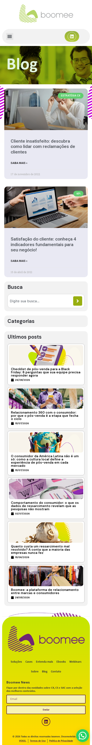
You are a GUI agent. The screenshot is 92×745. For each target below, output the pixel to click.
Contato (56, 671)
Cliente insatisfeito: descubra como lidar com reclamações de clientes (43, 146)
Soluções (16, 661)
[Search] (77, 301)
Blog (44, 671)
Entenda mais (44, 661)
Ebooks (61, 661)
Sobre (35, 671)
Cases (29, 661)
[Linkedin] (72, 36)
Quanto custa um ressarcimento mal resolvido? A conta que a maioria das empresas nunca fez (40, 549)
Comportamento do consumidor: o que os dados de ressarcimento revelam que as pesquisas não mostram (45, 506)
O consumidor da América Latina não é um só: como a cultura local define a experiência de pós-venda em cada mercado (45, 461)
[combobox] (41, 301)
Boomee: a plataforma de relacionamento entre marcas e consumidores (45, 591)
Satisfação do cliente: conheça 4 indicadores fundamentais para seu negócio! (43, 244)
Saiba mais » (19, 163)
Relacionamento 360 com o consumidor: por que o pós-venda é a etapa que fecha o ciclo (44, 415)
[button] (9, 36)
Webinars (75, 661)
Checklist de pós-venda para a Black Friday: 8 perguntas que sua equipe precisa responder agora (45, 372)
